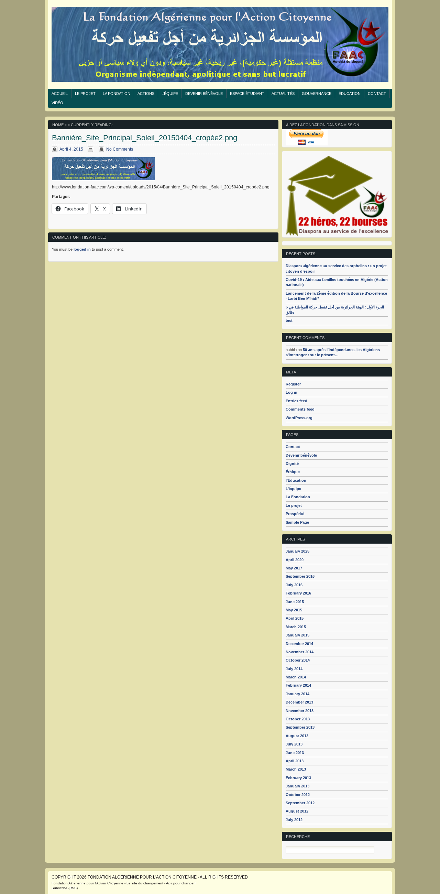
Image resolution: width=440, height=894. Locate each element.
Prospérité (295, 514)
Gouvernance (316, 93)
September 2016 (300, 576)
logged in (82, 249)
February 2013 (298, 778)
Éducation (350, 93)
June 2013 (295, 753)
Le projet (85, 93)
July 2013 (294, 744)
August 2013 (297, 736)
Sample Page (297, 522)
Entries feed (296, 401)
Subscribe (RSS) (65, 888)
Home (58, 125)
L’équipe (170, 93)
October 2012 (298, 795)
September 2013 (300, 727)
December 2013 (299, 702)
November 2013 (300, 711)
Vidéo (57, 103)
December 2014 (299, 644)
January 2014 (297, 694)
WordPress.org (299, 418)
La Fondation (116, 93)
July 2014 (294, 669)
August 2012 (297, 811)
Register (293, 384)
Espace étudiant (247, 93)
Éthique (293, 472)
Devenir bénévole (204, 93)
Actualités (283, 93)
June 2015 (295, 602)
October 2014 (298, 660)
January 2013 (297, 786)
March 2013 (296, 769)
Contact (377, 93)
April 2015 (295, 618)
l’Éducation (296, 480)
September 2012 (300, 803)
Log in (291, 392)
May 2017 (294, 568)
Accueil (60, 93)
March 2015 (296, 627)
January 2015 (297, 635)
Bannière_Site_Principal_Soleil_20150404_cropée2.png (144, 137)
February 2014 (298, 685)
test (289, 320)
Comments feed (300, 409)
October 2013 (298, 719)
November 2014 (300, 652)
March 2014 (296, 677)
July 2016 (294, 585)
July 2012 (294, 820)
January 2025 (297, 551)
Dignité (292, 463)
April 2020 (295, 560)
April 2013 (295, 761)
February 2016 (298, 593)
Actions (146, 93)
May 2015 (294, 610)
